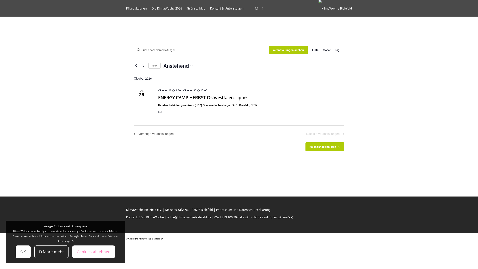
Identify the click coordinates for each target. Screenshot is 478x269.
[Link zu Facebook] (262, 8)
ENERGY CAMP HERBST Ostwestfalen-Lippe (202, 97)
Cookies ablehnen (94, 251)
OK (23, 251)
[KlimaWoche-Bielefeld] (335, 8)
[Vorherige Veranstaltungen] (136, 66)
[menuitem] (136, 8)
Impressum (224, 210)
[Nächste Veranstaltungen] (143, 66)
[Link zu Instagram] (256, 8)
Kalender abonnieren (322, 147)
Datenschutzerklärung (255, 210)
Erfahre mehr (51, 251)
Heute (154, 65)
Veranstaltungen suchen (288, 50)
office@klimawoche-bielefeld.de (189, 217)
